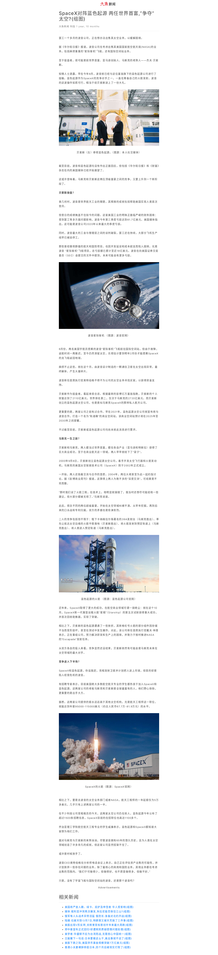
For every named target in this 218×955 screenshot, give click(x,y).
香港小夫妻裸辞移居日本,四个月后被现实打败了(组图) (98, 947)
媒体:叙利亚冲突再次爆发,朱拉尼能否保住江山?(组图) (98, 911)
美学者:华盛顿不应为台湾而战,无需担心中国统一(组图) (98, 934)
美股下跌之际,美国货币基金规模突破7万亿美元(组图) (97, 942)
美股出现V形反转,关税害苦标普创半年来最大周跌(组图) (99, 924)
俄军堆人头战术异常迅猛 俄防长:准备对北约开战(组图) (98, 916)
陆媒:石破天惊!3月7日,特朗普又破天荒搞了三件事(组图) (99, 920)
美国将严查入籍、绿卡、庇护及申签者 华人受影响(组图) (99, 907)
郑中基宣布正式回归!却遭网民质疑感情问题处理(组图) (98, 929)
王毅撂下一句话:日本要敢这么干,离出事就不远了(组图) (98, 938)
